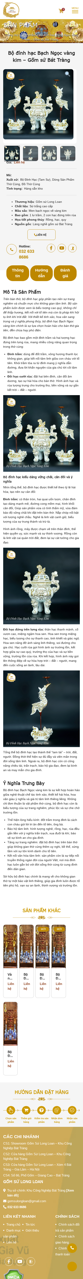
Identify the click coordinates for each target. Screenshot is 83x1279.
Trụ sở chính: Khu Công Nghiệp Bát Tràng (40, 1193)
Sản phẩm (29, 35)
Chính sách (67, 1216)
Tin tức (30, 1224)
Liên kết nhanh (19, 1216)
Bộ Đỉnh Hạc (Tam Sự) (35, 179)
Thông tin (18, 273)
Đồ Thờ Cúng (31, 184)
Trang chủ (12, 35)
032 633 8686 (16, 1207)
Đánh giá (65, 273)
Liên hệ (42, 234)
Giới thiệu (32, 1230)
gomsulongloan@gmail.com (26, 1201)
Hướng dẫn (41, 273)
